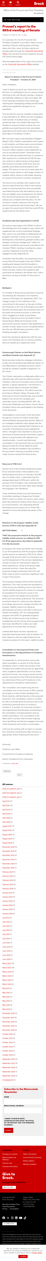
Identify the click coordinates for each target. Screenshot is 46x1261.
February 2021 (7, 872)
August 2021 (7, 826)
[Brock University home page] (39, 3)
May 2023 (6, 997)
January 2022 (7, 897)
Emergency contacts (9, 1154)
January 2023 (7, 901)
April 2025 (6, 818)
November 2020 (8, 1013)
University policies (8, 1206)
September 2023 (8, 1067)
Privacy (5, 1209)
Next (19, 775)
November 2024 (8, 1026)
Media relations (28, 1161)
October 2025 (7, 1055)
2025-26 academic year (11, 793)
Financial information (10, 1166)
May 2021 (6, 988)
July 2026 (6, 938)
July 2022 (6, 922)
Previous (7, 771)
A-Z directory (8, 1224)
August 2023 (7, 834)
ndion (25, 35)
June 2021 (6, 943)
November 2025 (8, 1030)
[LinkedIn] (16, 1218)
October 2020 (7, 1034)
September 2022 (8, 1063)
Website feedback (29, 1164)
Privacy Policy (37, 1253)
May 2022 (6, 992)
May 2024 (6, 1001)
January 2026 (7, 913)
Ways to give (8, 1187)
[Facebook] (3, 1218)
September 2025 (8, 1076)
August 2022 (7, 830)
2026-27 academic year (11, 797)
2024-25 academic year (11, 789)
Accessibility (14, 1209)
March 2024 (6, 976)
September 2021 (8, 1059)
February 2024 (7, 884)
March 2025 (6, 980)
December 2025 (8, 868)
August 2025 (7, 839)
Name (7, 1097)
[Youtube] (20, 1218)
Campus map (7, 1163)
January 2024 (7, 905)
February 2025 (7, 888)
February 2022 (7, 876)
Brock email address (15, 1106)
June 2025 (6, 955)
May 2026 (6, 1009)
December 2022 (8, 855)
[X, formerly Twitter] (8, 1218)
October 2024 (7, 1051)
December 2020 (8, 847)
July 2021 (5, 918)
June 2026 (6, 959)
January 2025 (7, 909)
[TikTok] (25, 1218)
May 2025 (6, 1005)
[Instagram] (12, 1218)
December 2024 (8, 864)
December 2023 (8, 859)
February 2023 (7, 880)
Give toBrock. (8, 1176)
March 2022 (6, 968)
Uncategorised (7, 1080)
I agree (23, 1256)
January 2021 (7, 893)
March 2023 (6, 972)
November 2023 (8, 1022)
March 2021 (6, 963)
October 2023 (7, 1047)
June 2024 (6, 951)
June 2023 (6, 947)
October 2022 (7, 1042)
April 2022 (6, 805)
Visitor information (30, 1154)
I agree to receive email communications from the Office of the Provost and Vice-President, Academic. (19, 1122)
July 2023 (6, 926)
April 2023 (6, 809)
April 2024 (6, 814)
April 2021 (6, 801)
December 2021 (8, 851)
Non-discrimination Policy (11, 1204)
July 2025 (6, 934)
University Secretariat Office (20, 64)
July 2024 (6, 930)
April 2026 (6, 822)
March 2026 (6, 984)
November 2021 (8, 1017)
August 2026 (7, 843)
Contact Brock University (32, 1157)
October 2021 (14, 763)
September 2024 (8, 1072)
